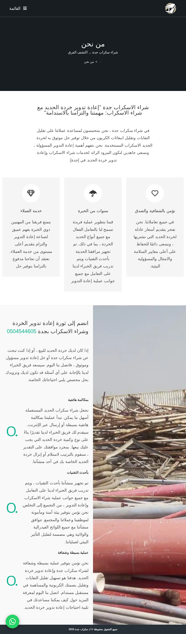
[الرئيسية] (100, 61)
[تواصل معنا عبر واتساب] (12, 621)
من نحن (89, 61)
